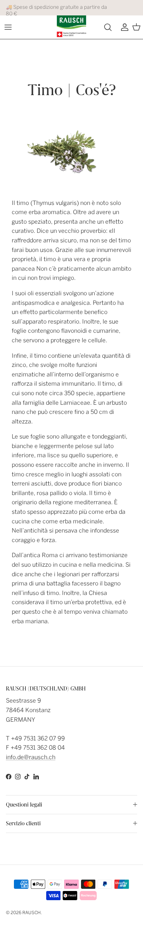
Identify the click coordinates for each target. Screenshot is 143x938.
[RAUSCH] (71, 26)
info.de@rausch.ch (30, 757)
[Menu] (8, 27)
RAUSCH (31, 912)
